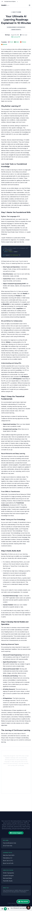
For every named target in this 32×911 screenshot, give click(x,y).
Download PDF (16, 37)
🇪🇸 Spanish (4, 44)
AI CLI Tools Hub (7, 845)
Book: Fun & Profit (8, 863)
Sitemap (20, 905)
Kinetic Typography (8, 873)
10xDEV (5, 5)
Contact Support (17, 833)
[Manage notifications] (28, 908)
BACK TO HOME (17, 12)
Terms (16, 905)
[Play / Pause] (2, 2)
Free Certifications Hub (9, 843)
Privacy (11, 905)
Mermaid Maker (7, 878)
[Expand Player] (17, 1)
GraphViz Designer (8, 875)
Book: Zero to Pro (8, 860)
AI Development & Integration (16, 27)
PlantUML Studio (8, 881)
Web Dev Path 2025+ (9, 855)
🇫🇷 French (10, 42)
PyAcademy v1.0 (7, 858)
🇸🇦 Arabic (16, 42)
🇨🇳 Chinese (23, 42)
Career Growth (16, 29)
